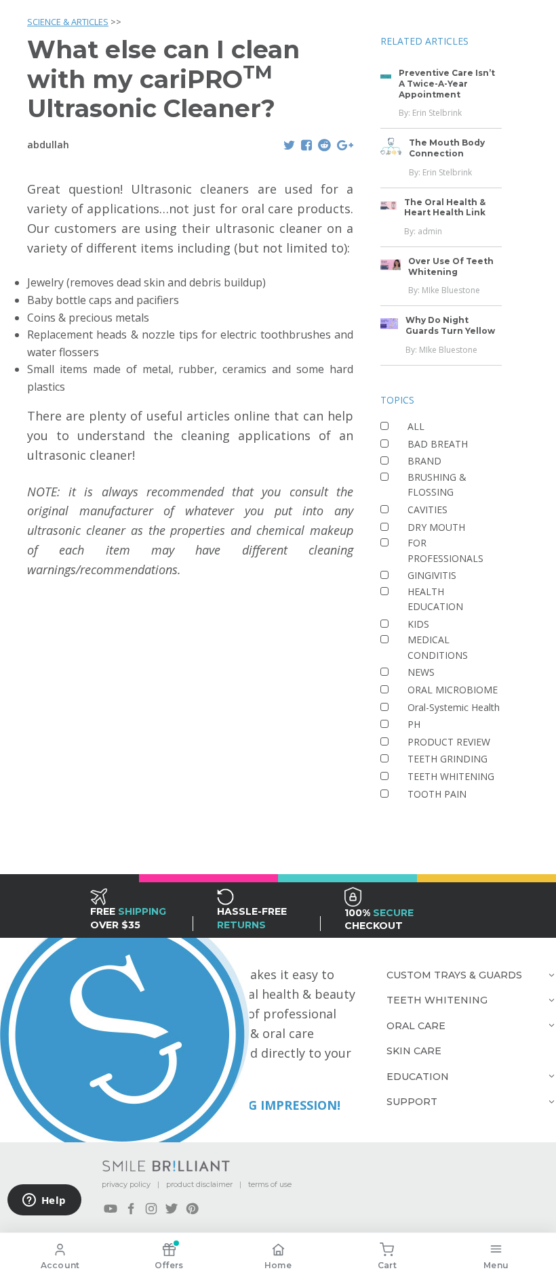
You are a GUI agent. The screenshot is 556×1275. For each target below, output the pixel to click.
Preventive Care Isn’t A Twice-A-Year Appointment (447, 83)
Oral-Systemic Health (454, 707)
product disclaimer (199, 1184)
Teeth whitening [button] (437, 1000)
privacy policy (126, 1184)
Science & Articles (67, 22)
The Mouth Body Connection (447, 147)
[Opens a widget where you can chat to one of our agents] (44, 1201)
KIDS (418, 624)
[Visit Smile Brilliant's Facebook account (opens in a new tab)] (131, 1208)
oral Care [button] (415, 1026)
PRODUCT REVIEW (449, 741)
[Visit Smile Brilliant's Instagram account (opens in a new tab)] (151, 1208)
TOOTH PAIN (437, 793)
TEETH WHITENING (451, 776)
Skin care (413, 1051)
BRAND (424, 460)
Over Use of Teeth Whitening (451, 266)
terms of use (270, 1184)
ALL (416, 426)
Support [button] (411, 1102)
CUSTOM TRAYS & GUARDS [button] (454, 975)
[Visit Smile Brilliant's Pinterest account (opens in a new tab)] (192, 1208)
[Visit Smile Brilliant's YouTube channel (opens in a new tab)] (110, 1208)
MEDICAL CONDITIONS (438, 647)
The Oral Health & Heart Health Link (444, 207)
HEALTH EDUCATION (435, 599)
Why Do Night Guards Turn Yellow (450, 325)
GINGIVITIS (432, 575)
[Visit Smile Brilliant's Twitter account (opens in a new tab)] (171, 1208)
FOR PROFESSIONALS (445, 550)
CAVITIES (428, 509)
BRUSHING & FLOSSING (437, 484)
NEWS (421, 672)
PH (414, 724)
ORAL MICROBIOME (453, 689)
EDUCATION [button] (417, 1077)
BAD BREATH (438, 443)
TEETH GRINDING (448, 758)
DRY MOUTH (436, 527)
